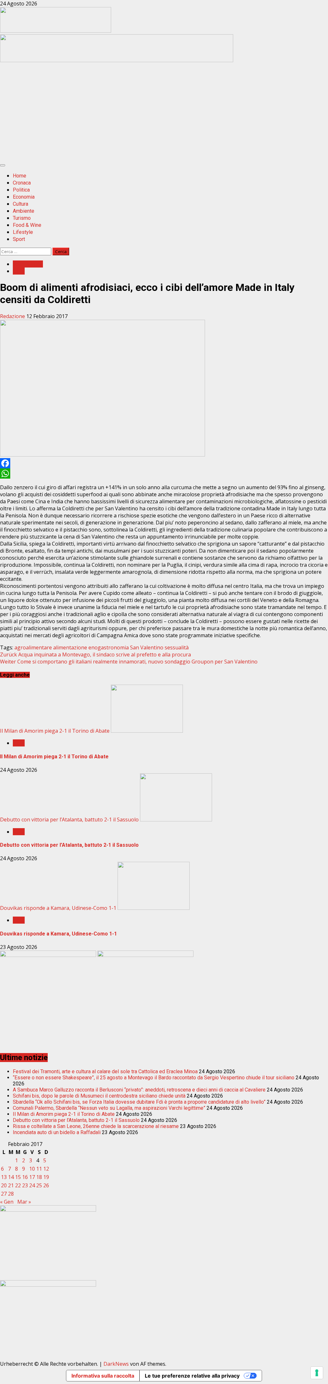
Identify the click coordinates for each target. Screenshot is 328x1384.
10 (32, 1168)
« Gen (6, 1201)
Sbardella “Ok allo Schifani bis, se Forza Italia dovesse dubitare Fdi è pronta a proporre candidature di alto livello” (139, 1102)
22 (18, 1185)
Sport (19, 239)
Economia (24, 197)
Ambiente (23, 211)
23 (25, 1185)
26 (46, 1185)
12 (46, 1168)
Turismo (22, 218)
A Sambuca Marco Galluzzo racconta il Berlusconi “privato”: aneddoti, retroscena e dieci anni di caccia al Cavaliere (139, 1090)
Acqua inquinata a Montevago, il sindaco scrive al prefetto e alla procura (95, 654)
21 (11, 1185)
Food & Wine (27, 225)
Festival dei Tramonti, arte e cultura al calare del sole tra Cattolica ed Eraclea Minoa (105, 1071)
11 (39, 1168)
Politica (21, 190)
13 (4, 1177)
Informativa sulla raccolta (102, 1375)
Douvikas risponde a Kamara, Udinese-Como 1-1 (58, 907)
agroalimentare (33, 647)
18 (39, 1177)
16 (25, 1177)
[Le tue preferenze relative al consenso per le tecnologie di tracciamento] (317, 1373)
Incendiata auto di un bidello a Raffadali (57, 1132)
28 (11, 1193)
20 (4, 1185)
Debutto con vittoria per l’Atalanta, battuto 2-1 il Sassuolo (69, 819)
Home (19, 176)
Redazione (13, 316)
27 (4, 1193)
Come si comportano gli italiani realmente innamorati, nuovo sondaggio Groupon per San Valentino (129, 661)
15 (18, 1177)
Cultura (20, 204)
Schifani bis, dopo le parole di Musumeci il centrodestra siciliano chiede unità (99, 1096)
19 (46, 1177)
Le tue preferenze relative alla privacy (192, 1375)
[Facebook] (164, 463)
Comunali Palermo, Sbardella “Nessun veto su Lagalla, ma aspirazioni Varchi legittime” (109, 1108)
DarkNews (116, 1363)
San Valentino (146, 647)
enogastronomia (108, 647)
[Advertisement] (116, 60)
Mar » (24, 1201)
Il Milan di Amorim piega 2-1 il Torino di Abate (55, 730)
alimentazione (70, 647)
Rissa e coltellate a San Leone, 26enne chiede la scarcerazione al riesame (96, 1126)
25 (39, 1185)
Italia (19, 271)
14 (11, 1177)
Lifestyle (23, 232)
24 (32, 1185)
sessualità (177, 647)
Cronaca (22, 183)
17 (32, 1177)
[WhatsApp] (164, 473)
